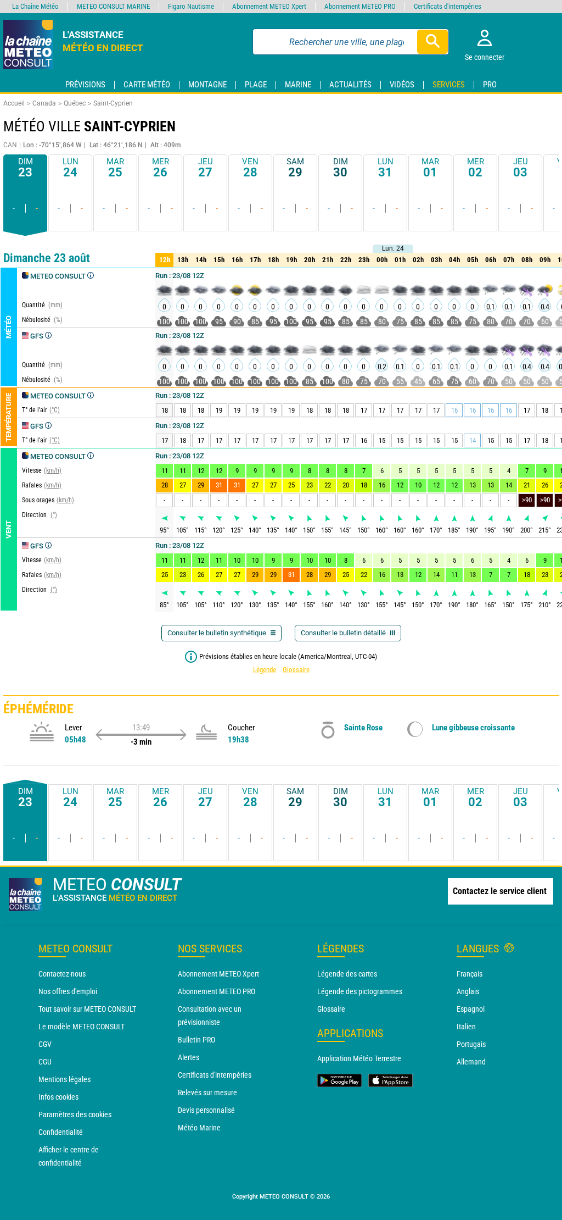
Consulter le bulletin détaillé (344, 633)
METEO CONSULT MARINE (113, 6)
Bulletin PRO (196, 1039)
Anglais (468, 991)
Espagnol (471, 1009)
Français (469, 973)
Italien (466, 1026)
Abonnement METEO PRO (216, 991)
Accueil (14, 103)
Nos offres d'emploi (67, 991)
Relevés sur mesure (207, 1092)
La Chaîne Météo (35, 6)
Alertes (188, 1057)
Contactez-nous (62, 973)
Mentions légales (64, 1079)
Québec (75, 103)
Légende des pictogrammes (359, 991)
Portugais (471, 1044)
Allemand (471, 1061)
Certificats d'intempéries (214, 1075)
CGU (45, 1061)
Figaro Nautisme (191, 6)
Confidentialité (60, 1132)
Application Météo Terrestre (359, 1058)
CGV (45, 1044)
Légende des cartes (347, 973)
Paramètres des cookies (74, 1114)
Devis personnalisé (206, 1110)
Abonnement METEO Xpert (218, 973)
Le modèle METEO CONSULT (81, 1026)
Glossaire (296, 670)
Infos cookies (58, 1097)
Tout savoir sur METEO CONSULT (87, 1009)
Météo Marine (199, 1127)
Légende (264, 670)
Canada (44, 103)
